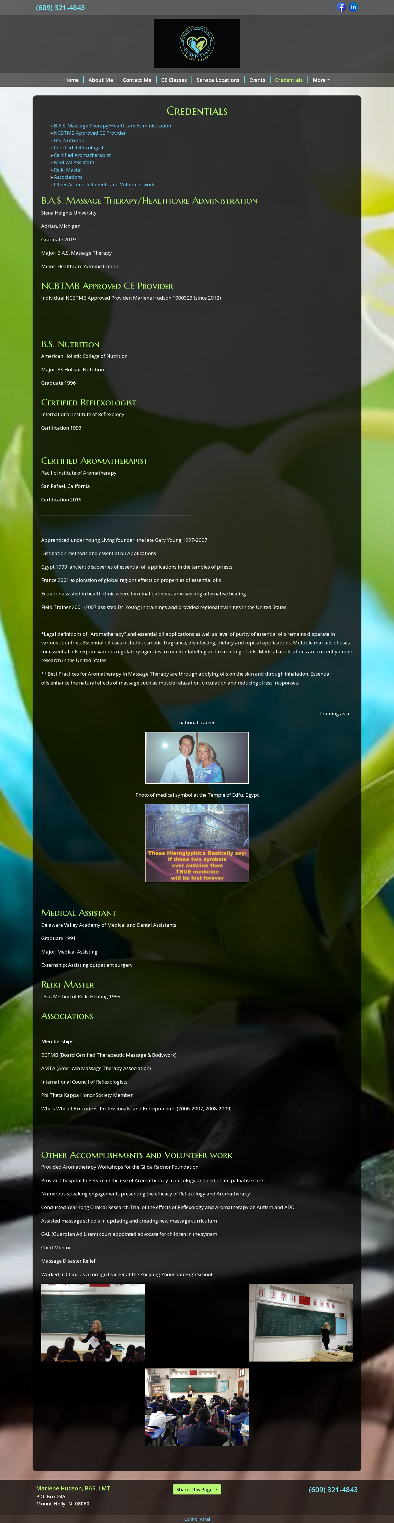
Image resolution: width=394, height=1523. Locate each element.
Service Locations (218, 79)
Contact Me (137, 79)
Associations (68, 177)
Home (71, 79)
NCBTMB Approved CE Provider (90, 132)
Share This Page (195, 1489)
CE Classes (174, 79)
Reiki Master (68, 169)
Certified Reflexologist (79, 147)
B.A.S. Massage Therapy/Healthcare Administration (112, 125)
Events (257, 79)
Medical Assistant (74, 162)
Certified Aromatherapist (82, 155)
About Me (101, 79)
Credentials (289, 79)
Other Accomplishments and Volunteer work (104, 184)
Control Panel (197, 1519)
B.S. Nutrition (69, 140)
